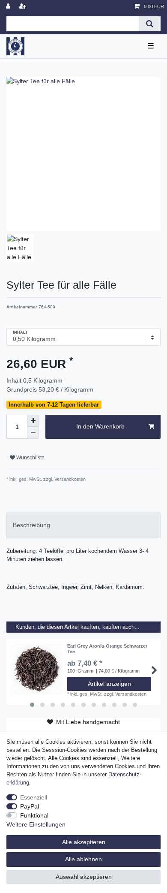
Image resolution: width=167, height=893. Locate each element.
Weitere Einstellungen (36, 824)
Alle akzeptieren (83, 842)
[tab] (83, 525)
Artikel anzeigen (109, 683)
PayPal (29, 806)
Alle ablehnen (83, 859)
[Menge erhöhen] (33, 421)
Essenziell (33, 797)
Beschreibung (31, 525)
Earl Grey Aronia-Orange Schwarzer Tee (107, 648)
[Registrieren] (23, 6)
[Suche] (150, 23)
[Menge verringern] (33, 433)
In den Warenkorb (100, 426)
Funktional (34, 815)
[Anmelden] (9, 6)
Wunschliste (30, 458)
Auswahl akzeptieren (84, 876)
